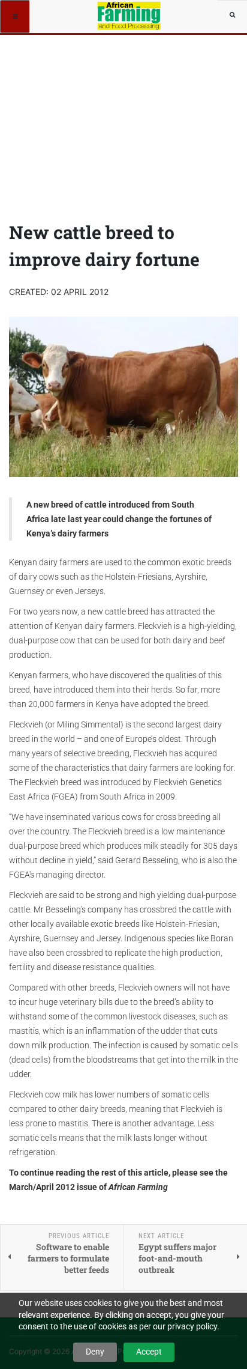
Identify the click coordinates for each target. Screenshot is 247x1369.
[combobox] (232, 15)
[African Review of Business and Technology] (129, 15)
